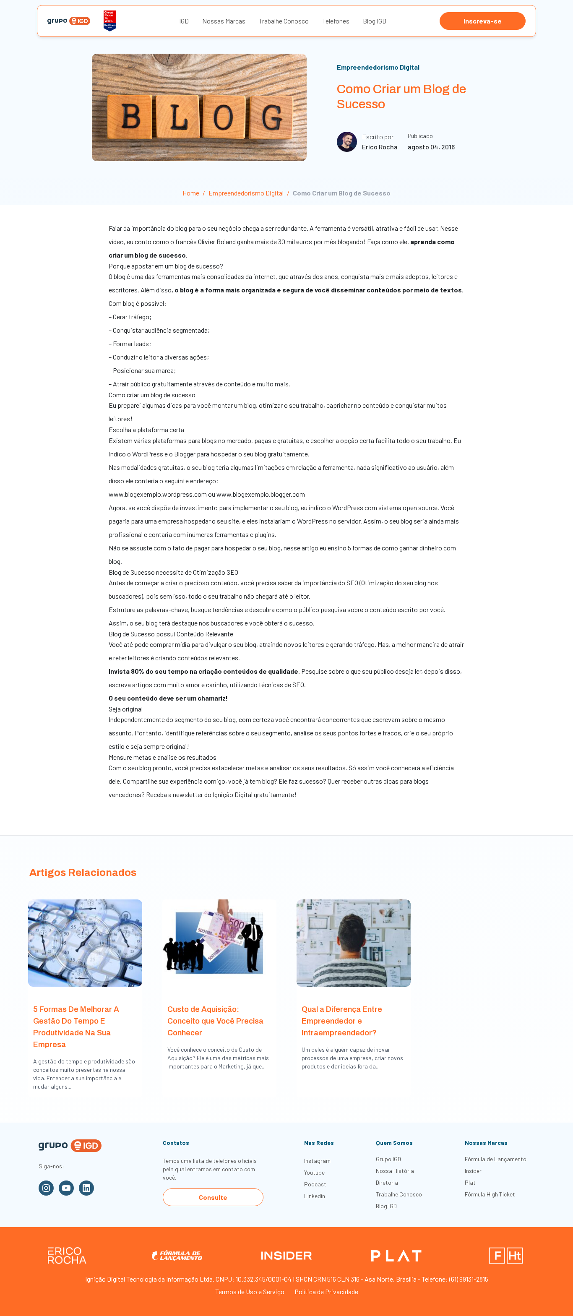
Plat (470, 1182)
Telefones (335, 21)
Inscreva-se (483, 21)
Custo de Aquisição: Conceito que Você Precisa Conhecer (215, 1021)
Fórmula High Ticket (490, 1194)
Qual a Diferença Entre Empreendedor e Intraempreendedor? (342, 1021)
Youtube (314, 1172)
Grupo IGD (388, 1158)
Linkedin (314, 1195)
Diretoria (387, 1182)
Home (190, 193)
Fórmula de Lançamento (495, 1158)
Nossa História (395, 1170)
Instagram (317, 1160)
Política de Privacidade (326, 1291)
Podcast (315, 1184)
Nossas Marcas (223, 21)
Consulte (213, 1197)
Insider (473, 1170)
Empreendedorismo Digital (378, 67)
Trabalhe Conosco (284, 21)
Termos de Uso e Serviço (249, 1291)
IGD (184, 21)
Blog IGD (374, 21)
